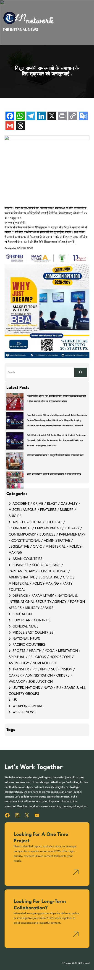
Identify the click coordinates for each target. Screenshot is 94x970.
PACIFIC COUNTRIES (29, 645)
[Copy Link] (73, 116)
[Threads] (20, 126)
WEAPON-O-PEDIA (27, 706)
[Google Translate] (83, 116)
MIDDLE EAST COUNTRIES (33, 633)
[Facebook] (10, 116)
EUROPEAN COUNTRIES (31, 620)
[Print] (62, 116)
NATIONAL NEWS (26, 639)
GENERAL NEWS (25, 248)
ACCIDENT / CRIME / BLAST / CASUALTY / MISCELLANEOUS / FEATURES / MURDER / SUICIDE (44, 510)
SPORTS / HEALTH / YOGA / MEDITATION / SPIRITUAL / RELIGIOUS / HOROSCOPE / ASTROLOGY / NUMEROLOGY (45, 657)
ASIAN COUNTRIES (27, 559)
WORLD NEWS (24, 712)
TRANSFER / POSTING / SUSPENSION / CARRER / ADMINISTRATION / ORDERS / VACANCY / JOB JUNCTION (42, 676)
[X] (52, 116)
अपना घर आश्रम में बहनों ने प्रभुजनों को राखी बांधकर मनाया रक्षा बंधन (55, 455)
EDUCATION (22, 614)
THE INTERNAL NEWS (20, 30)
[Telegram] (31, 116)
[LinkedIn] (41, 116)
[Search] (80, 372)
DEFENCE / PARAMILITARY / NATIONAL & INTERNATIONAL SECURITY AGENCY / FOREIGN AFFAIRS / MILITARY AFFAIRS (47, 602)
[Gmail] (10, 126)
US (15, 700)
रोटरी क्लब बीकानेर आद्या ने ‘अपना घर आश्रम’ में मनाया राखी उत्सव (54, 474)
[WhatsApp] (20, 116)
